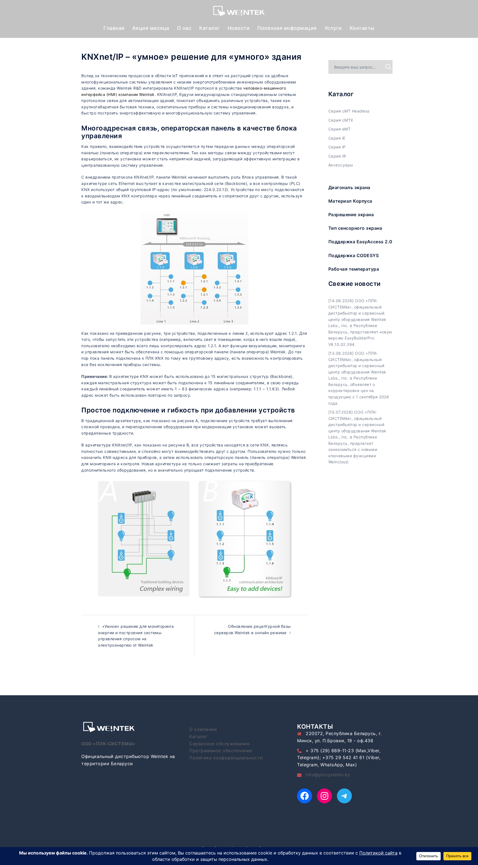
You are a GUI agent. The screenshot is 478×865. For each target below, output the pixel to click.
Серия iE (336, 138)
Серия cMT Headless (349, 111)
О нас (184, 28)
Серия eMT (339, 129)
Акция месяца (150, 28)
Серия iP (337, 147)
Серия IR (337, 156)
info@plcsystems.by (328, 774)
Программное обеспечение (220, 750)
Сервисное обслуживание (219, 743)
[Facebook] (304, 795)
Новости (239, 28)
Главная (113, 28)
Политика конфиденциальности (226, 758)
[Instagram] (324, 795)
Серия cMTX (340, 120)
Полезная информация (287, 28)
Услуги (333, 28)
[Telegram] (344, 795)
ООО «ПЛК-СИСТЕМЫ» (108, 743)
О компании (203, 729)
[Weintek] (239, 12)
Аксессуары (340, 165)
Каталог (209, 28)
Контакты (362, 28)
